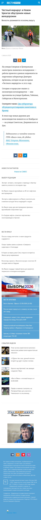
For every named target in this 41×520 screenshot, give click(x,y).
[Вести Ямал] (15, 3)
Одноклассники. (12, 144)
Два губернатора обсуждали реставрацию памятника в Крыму (19, 107)
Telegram (14, 140)
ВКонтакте (24, 140)
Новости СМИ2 (20, 172)
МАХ (8, 140)
